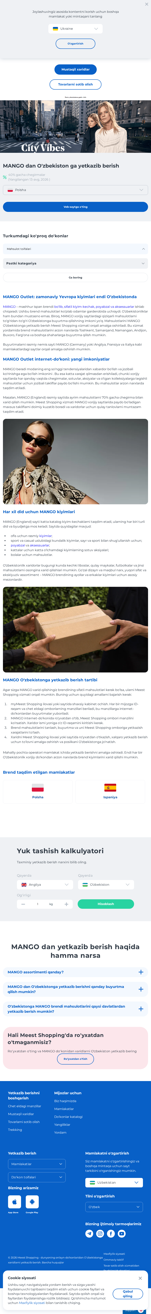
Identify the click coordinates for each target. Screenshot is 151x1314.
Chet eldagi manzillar (24, 1106)
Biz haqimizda (65, 1101)
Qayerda (24, 875)
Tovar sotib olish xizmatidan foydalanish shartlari (121, 1268)
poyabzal (18, 545)
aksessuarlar (39, 545)
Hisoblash (106, 904)
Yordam (60, 1132)
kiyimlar (45, 536)
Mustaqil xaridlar (76, 69)
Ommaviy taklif (113, 1259)
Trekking (15, 1130)
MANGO (9, 307)
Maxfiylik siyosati (114, 1253)
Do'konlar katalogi (68, 1117)
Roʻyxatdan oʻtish (75, 1058)
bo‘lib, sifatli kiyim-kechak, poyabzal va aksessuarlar (94, 307)
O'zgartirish (75, 43)
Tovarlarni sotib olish (75, 84)
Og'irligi (24, 895)
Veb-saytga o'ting (75, 206)
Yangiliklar (62, 1125)
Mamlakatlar (64, 1109)
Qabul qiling (128, 1294)
